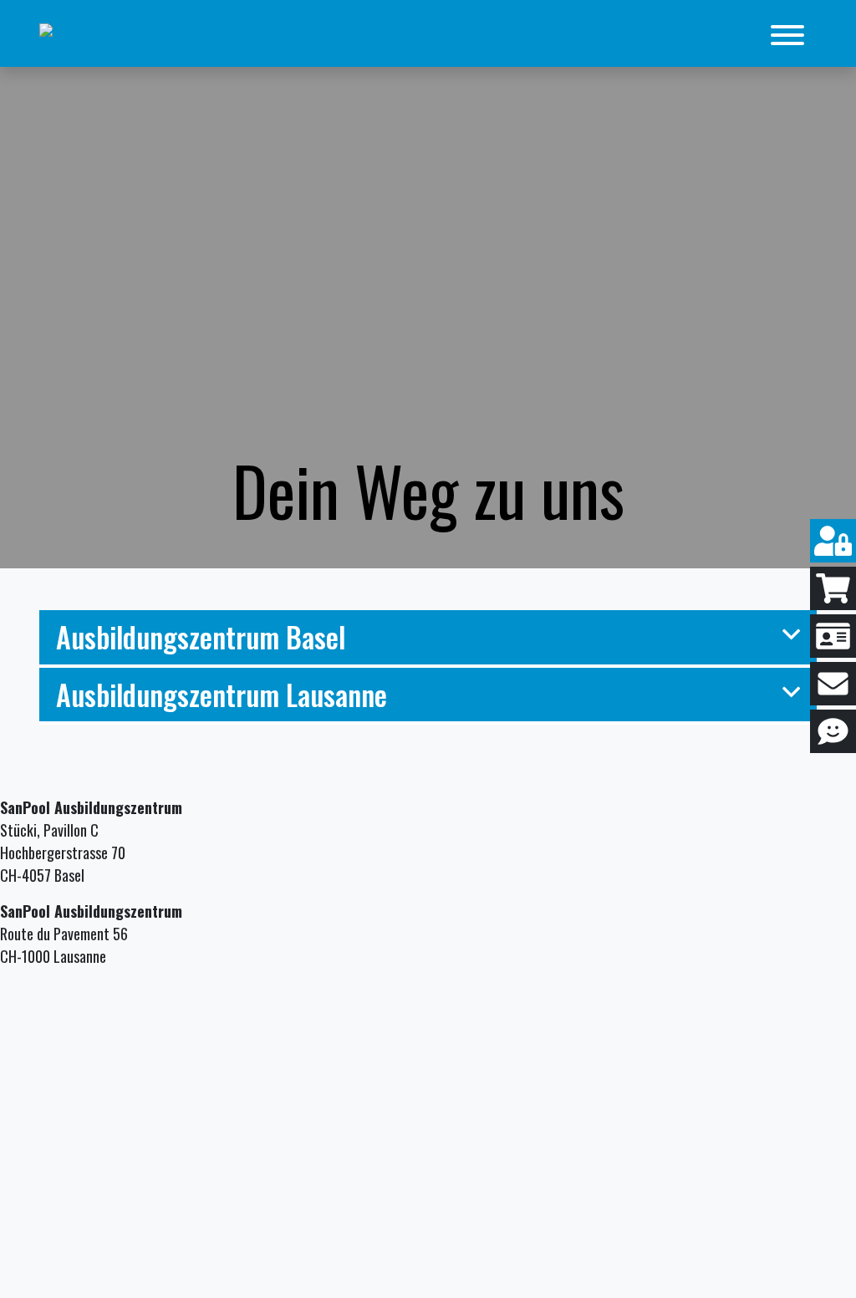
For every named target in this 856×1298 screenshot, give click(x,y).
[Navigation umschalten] (787, 35)
